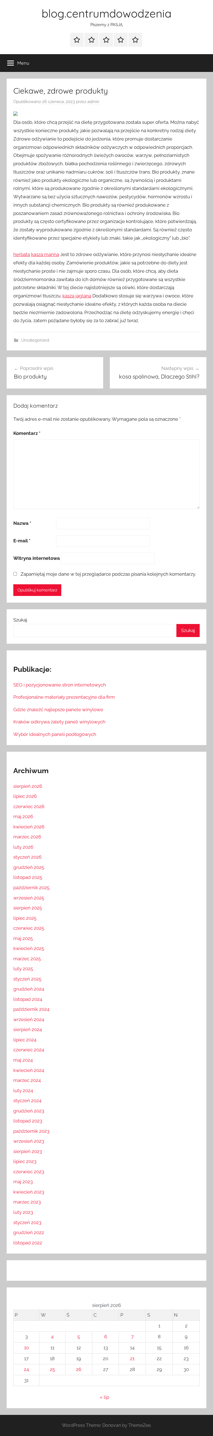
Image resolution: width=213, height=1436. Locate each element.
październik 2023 (31, 1131)
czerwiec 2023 (28, 1171)
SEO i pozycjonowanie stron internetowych (59, 685)
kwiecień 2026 (28, 826)
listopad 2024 (27, 999)
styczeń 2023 (27, 1222)
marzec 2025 (27, 958)
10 (26, 1347)
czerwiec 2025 (28, 928)
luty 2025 (23, 968)
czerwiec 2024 (28, 1049)
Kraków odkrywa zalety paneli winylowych (59, 722)
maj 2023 (23, 1181)
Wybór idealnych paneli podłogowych (54, 734)
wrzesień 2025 (28, 898)
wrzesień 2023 (28, 1141)
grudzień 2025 (28, 867)
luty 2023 (23, 1212)
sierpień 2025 (27, 908)
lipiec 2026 (25, 796)
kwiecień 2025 (28, 948)
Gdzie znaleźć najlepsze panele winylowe (58, 709)
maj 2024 (23, 1060)
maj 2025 (23, 938)
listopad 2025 (27, 877)
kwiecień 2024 (28, 1070)
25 (52, 1369)
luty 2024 (23, 1090)
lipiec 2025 (24, 918)
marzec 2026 (27, 836)
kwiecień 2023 (28, 1192)
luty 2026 (23, 847)
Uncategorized (35, 340)
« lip (104, 1397)
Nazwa (22, 523)
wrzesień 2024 (28, 1019)
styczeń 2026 (27, 857)
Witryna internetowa (36, 558)
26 (78, 1369)
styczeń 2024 (27, 1100)
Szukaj (20, 620)
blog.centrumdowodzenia (106, 13)
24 (26, 1369)
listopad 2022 (27, 1242)
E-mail (22, 540)
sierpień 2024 (27, 1029)
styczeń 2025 (27, 979)
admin (93, 101)
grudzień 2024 (28, 989)
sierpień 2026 (27, 786)
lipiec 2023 (24, 1161)
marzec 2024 (27, 1080)
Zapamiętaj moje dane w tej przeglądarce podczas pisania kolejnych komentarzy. (108, 574)
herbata (21, 254)
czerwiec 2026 (28, 806)
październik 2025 (31, 887)
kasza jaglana (76, 296)
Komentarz (26, 433)
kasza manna (45, 254)
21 (132, 1358)
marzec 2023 (27, 1202)
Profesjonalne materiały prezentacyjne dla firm (64, 697)
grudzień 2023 (28, 1111)
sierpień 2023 (27, 1151)
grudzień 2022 (28, 1232)
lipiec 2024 (24, 1039)
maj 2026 (23, 816)
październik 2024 (31, 1009)
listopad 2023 (27, 1121)
